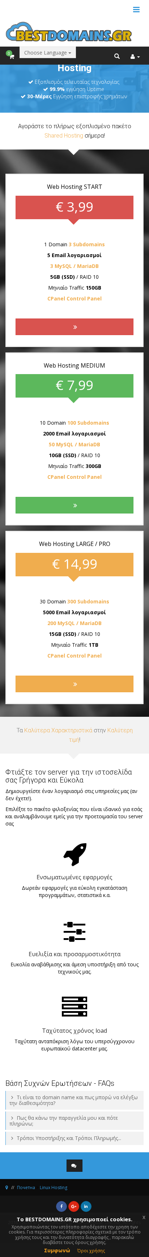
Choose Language (46, 52)
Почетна (26, 1187)
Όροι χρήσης (91, 1251)
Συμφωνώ (57, 1250)
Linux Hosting (53, 1187)
